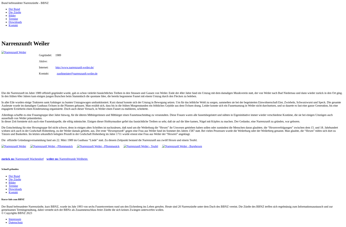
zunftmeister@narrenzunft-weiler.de (77, 73)
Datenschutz (16, 222)
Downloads (15, 22)
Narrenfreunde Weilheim (67, 158)
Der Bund (14, 9)
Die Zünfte (15, 12)
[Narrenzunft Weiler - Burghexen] (184, 146)
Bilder (12, 15)
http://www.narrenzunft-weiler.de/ (75, 67)
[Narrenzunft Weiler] (19, 69)
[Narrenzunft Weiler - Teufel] (143, 146)
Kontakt (13, 25)
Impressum (15, 219)
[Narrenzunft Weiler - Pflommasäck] (53, 146)
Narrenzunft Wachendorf (22, 158)
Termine (13, 18)
